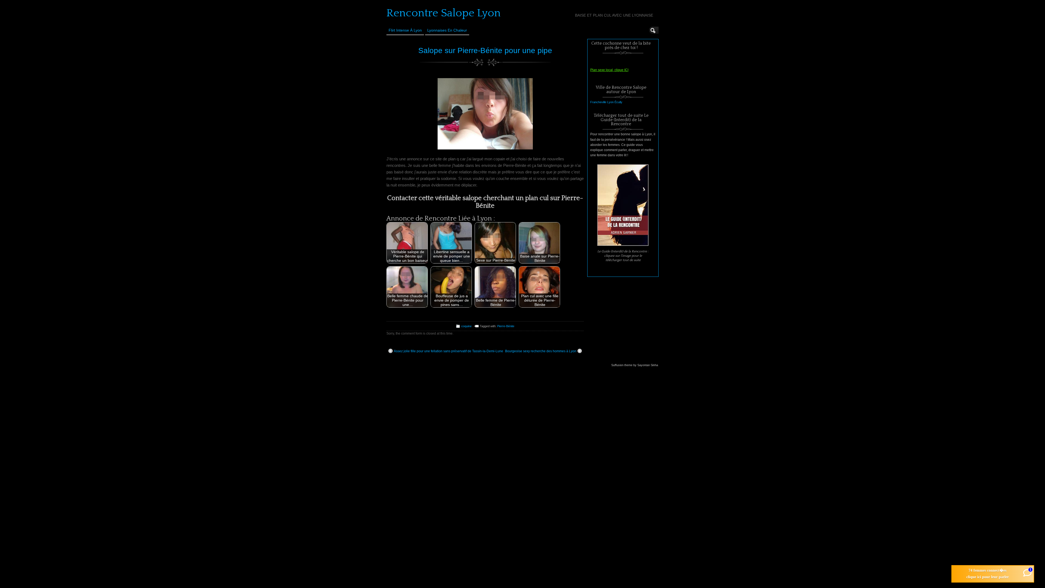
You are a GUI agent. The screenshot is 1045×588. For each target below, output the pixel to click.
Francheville (598, 102)
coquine (466, 326)
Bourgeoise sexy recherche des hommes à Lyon (540, 351)
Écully (618, 102)
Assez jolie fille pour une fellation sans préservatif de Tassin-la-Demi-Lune (448, 351)
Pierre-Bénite (505, 326)
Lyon (610, 102)
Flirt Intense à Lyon (405, 30)
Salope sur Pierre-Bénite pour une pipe (485, 50)
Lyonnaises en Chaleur (447, 30)
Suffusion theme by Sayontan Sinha (634, 365)
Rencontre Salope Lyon (443, 13)
